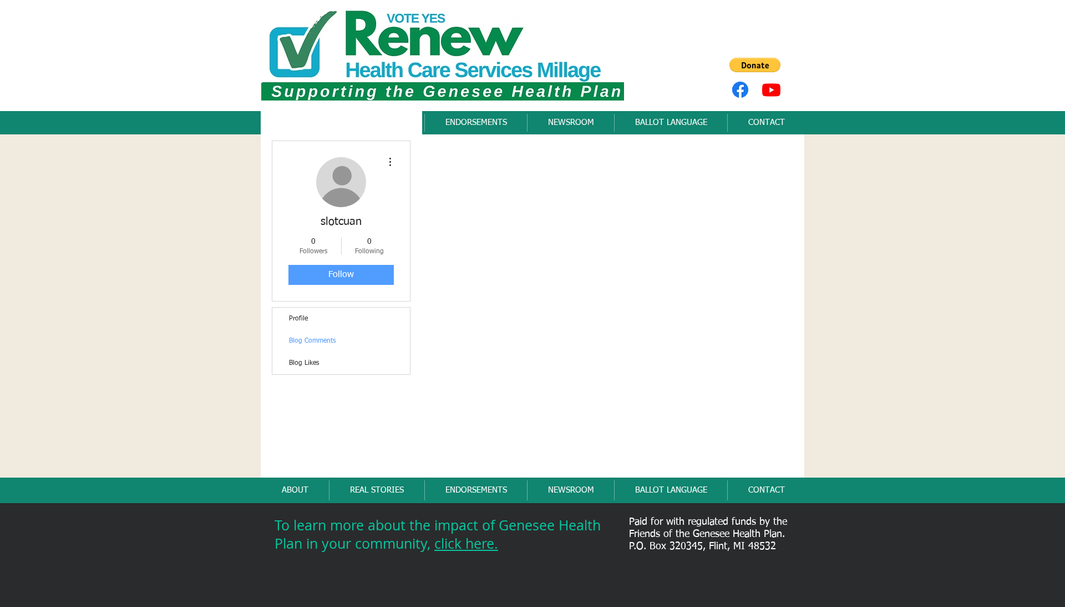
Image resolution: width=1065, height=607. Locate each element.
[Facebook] (740, 90)
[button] (754, 65)
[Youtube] (771, 90)
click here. (466, 543)
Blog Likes (304, 363)
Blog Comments (312, 341)
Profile (298, 318)
